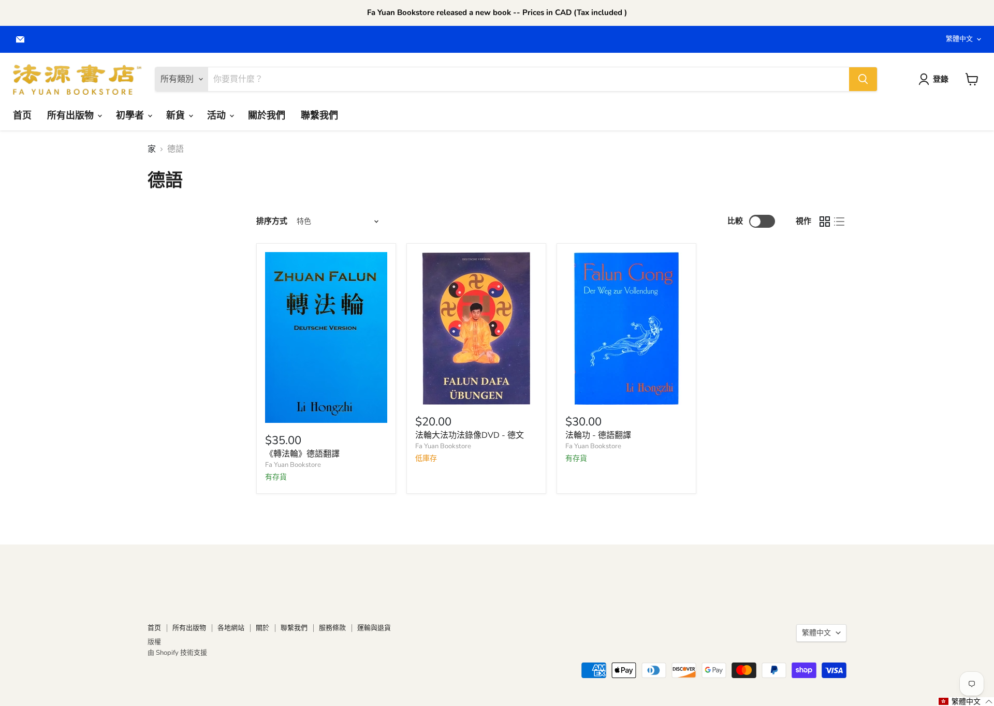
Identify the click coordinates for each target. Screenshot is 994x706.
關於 (262, 628)
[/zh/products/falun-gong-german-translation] (626, 328)
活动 (217, 115)
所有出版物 (71, 115)
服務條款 (332, 628)
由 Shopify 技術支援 (177, 652)
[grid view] (824, 221)
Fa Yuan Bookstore (293, 464)
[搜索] (863, 79)
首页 (22, 115)
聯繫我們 (319, 115)
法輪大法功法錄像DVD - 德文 (469, 435)
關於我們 (266, 115)
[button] (966, 701)
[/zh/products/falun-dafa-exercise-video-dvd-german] (476, 328)
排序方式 (271, 221)
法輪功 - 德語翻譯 (598, 435)
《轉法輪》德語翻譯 (302, 454)
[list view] (839, 221)
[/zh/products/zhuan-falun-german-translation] (326, 337)
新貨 (176, 115)
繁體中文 (959, 38)
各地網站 (230, 628)
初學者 (131, 115)
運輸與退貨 (374, 628)
